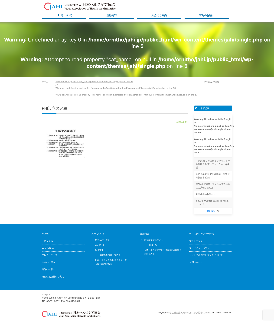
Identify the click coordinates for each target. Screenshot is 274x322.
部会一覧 (153, 245)
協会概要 (99, 250)
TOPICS (211, 211)
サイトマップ (196, 241)
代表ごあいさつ (102, 240)
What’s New (48, 248)
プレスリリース (49, 255)
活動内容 (112, 15)
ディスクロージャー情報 (201, 233)
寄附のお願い (206, 15)
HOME (45, 233)
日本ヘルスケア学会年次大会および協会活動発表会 (162, 252)
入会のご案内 (159, 15)
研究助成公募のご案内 (53, 276)
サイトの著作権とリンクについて (206, 255)
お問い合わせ (196, 262)
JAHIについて (64, 15)
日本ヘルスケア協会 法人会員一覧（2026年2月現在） (111, 262)
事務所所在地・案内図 (110, 255)
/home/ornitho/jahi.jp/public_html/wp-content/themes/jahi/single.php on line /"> (126, 88)
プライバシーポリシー (200, 248)
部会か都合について (153, 240)
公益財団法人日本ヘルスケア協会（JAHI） (190, 312)
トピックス (47, 241)
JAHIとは (99, 245)
